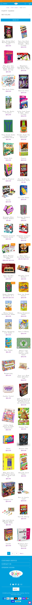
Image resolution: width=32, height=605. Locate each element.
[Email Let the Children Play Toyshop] (21, 584)
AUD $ (15, 589)
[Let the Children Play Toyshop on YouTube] (13, 584)
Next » (22, 553)
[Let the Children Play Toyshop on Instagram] (18, 584)
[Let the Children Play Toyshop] (16, 3)
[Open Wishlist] (29, 602)
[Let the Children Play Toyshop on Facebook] (10, 584)
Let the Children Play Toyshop (15, 593)
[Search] (25, 3)
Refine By (16, 20)
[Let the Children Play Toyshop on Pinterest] (16, 584)
